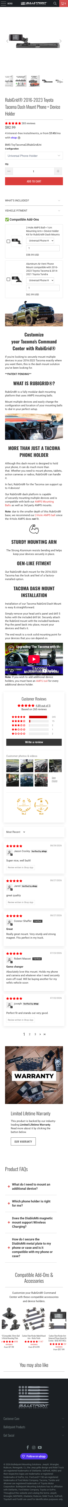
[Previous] (7, 41)
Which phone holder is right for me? (31, 1203)
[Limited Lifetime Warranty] (34, 1075)
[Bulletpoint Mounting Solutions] (34, 3)
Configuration (12, 148)
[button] (13, 123)
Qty (7, 164)
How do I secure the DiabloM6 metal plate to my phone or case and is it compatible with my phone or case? (32, 1247)
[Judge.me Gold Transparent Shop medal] (41, 805)
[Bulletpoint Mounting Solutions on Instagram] (33, 1448)
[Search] (55, 3)
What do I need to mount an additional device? (31, 1186)
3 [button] (35, 1034)
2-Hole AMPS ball (45, 515)
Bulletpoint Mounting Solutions (26, 1464)
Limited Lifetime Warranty (30, 1113)
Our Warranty (23, 1141)
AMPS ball (42, 680)
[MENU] (1, 3)
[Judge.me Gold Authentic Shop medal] (24, 805)
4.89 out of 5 (43, 705)
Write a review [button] (34, 742)
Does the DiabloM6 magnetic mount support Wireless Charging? (32, 1222)
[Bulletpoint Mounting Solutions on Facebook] (27, 1448)
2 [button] (29, 1034)
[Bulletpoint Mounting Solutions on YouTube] (40, 1448)
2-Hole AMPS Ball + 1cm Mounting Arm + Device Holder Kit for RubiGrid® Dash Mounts (43, 231)
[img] (14, 846)
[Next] (60, 41)
